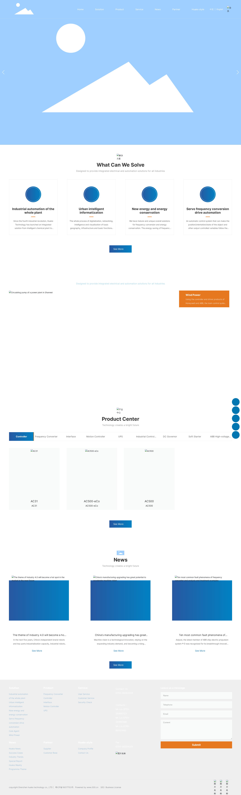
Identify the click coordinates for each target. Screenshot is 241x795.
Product (119, 9)
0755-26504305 (124, 746)
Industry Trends (16, 757)
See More (37, 650)
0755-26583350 (124, 693)
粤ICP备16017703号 (64, 787)
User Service (84, 694)
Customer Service (86, 698)
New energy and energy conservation (149, 210)
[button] (238, 72)
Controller (48, 698)
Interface (48, 702)
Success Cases (16, 753)
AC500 (149, 501)
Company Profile (85, 748)
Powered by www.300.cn (86, 787)
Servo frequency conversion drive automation (207, 210)
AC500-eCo (92, 501)
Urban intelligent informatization (91, 210)
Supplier (47, 748)
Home (80, 9)
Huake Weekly (15, 765)
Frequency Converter (53, 694)
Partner (176, 9)
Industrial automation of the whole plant (33, 210)
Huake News (15, 748)
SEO (102, 787)
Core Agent (14, 731)
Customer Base (50, 753)
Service (139, 9)
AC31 (34, 501)
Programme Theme (17, 769)
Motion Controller (51, 706)
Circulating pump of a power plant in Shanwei (51, 380)
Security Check (85, 702)
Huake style (198, 9)
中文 (212, 9)
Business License (113, 787)
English (220, 9)
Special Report (15, 761)
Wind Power (14, 735)
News (158, 9)
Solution (99, 9)
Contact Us (83, 753)
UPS (45, 710)
